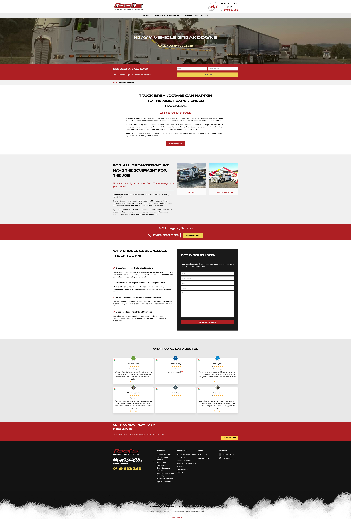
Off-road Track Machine (186, 463)
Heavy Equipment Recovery (163, 469)
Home (115, 82)
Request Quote (207, 322)
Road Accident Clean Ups (162, 458)
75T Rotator (182, 457)
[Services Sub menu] (164, 15)
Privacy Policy (179, 512)
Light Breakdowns (163, 482)
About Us (202, 454)
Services (157, 15)
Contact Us (201, 15)
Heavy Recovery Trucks (223, 192)
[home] (128, 6)
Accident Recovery (163, 454)
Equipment (173, 15)
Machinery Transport (164, 479)
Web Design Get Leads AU (174, 517)
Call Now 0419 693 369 (175, 46)
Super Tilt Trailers (184, 460)
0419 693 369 (230, 10)
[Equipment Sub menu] (181, 15)
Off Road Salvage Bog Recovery (165, 474)
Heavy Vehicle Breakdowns (162, 464)
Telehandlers (182, 469)
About (147, 15)
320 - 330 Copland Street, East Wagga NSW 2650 (128, 461)
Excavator (181, 466)
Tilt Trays (191, 192)
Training (188, 15)
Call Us (207, 74)
